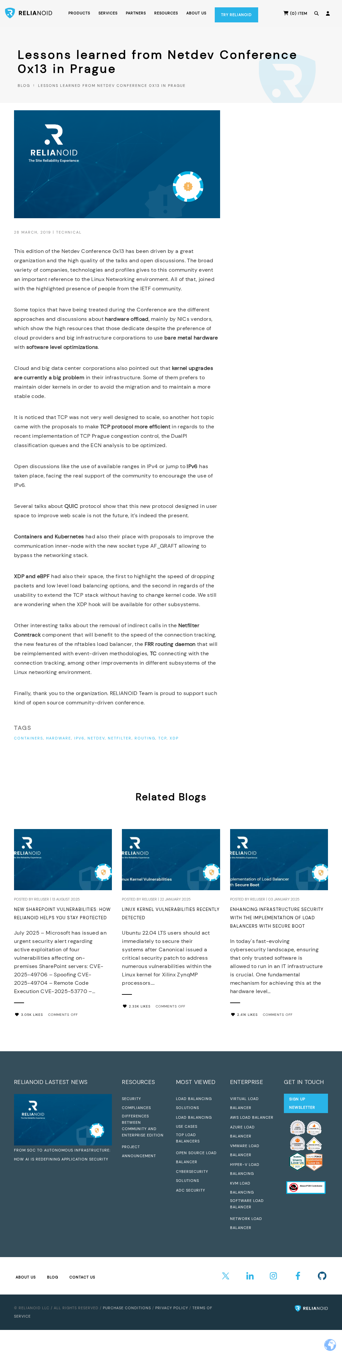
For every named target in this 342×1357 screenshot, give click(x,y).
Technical (69, 232)
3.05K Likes (32, 1014)
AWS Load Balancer (252, 1117)
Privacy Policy (171, 1308)
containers (28, 738)
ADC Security (190, 1190)
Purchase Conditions (127, 1308)
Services (108, 13)
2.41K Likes (247, 1014)
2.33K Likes (140, 1006)
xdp (174, 738)
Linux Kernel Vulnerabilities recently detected (171, 914)
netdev (96, 738)
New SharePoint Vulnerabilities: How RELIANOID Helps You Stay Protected (62, 914)
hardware (58, 738)
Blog (24, 85)
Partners (136, 13)
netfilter (120, 738)
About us (196, 13)
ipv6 (79, 738)
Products (79, 13)
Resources (166, 13)
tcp (162, 738)
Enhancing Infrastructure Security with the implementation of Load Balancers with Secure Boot (277, 918)
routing (145, 738)
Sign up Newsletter (302, 1103)
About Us (26, 1277)
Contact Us (82, 1277)
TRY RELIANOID (236, 14)
